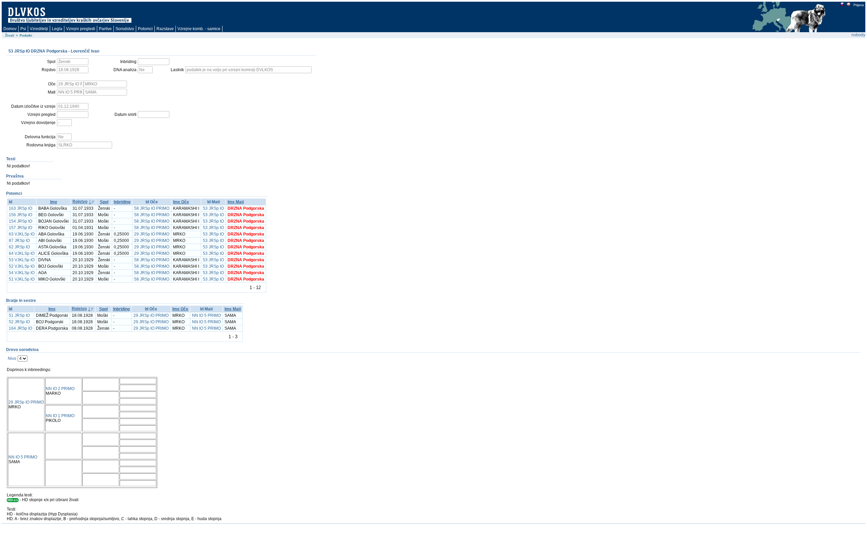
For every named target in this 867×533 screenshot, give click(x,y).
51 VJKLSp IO (22, 279)
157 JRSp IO (20, 227)
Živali (9, 35)
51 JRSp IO (19, 315)
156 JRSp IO (20, 214)
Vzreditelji (39, 28)
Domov (10, 28)
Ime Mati (236, 202)
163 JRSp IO (20, 208)
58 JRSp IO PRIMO (151, 208)
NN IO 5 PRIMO (206, 315)
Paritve (105, 28)
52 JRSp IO (19, 322)
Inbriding (122, 202)
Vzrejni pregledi (80, 28)
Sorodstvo (124, 28)
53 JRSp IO (213, 208)
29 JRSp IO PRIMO (151, 234)
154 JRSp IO (20, 221)
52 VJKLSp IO (22, 266)
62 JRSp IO (19, 247)
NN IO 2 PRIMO (60, 388)
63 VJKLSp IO (22, 234)
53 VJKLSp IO (22, 260)
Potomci (145, 28)
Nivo (12, 358)
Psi (23, 28)
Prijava (858, 5)
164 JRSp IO (20, 328)
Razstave (165, 28)
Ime (53, 202)
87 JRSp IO (19, 240)
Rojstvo (79, 201)
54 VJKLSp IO (22, 272)
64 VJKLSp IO (22, 253)
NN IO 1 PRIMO (60, 415)
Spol (104, 202)
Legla (57, 28)
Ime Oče (181, 202)
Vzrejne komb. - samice (198, 28)
